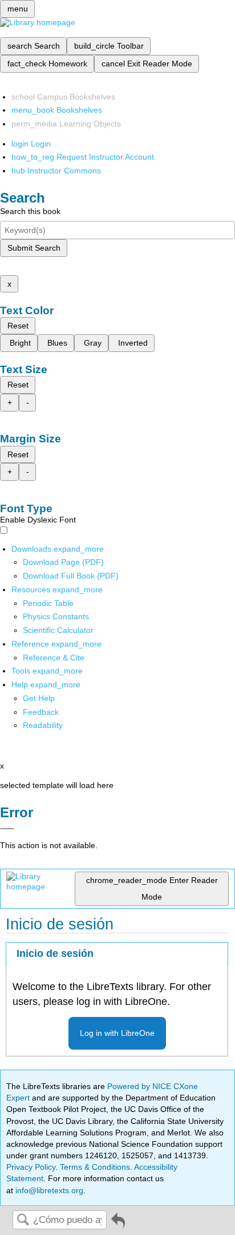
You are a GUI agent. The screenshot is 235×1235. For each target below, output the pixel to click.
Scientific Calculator (58, 630)
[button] (41, 712)
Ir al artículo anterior (118, 1225)
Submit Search (33, 247)
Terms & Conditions (95, 1166)
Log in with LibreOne (117, 1033)
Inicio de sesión (55, 953)
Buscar (23, 1220)
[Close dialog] (7, 828)
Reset (18, 325)
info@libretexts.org (48, 1190)
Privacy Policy (30, 1166)
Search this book (30, 211)
